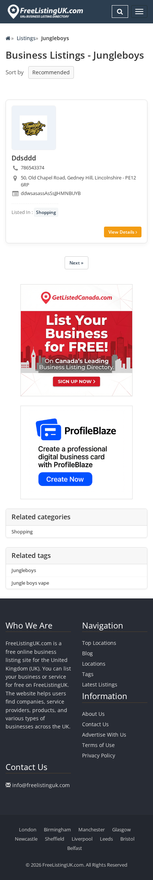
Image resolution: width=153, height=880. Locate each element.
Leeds (106, 838)
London (27, 829)
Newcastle (26, 838)
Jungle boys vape (30, 582)
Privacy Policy (98, 755)
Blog (87, 653)
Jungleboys (24, 570)
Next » (76, 263)
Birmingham (57, 829)
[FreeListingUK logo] (44, 11)
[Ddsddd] (34, 128)
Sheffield (54, 838)
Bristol (127, 838)
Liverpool (82, 838)
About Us (93, 713)
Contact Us (95, 724)
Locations (93, 663)
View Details (122, 232)
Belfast (74, 848)
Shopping (46, 212)
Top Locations (99, 642)
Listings (26, 38)
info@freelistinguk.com (41, 785)
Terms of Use (98, 745)
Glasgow (121, 829)
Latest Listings (99, 684)
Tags (88, 674)
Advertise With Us (104, 734)
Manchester (91, 829)
